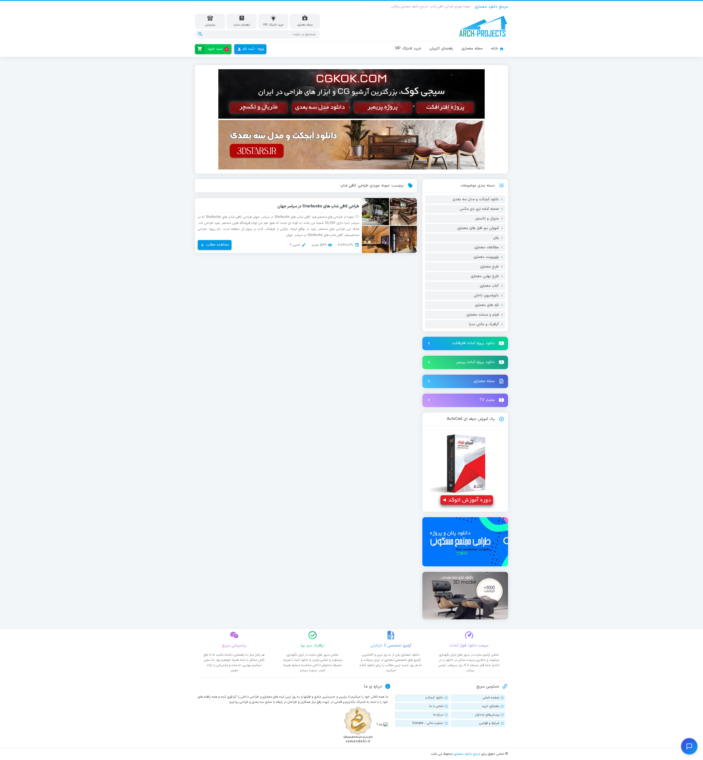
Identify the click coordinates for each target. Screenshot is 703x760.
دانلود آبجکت (434, 697)
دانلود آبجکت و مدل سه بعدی (476, 199)
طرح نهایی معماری (485, 276)
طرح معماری (489, 266)
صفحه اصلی (491, 697)
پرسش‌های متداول (487, 714)
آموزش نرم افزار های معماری (478, 228)
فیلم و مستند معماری (482, 315)
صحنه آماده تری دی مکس (479, 209)
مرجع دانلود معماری (467, 753)
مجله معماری (472, 48)
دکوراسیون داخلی (486, 295)
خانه (494, 48)
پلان (496, 238)
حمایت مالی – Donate (427, 723)
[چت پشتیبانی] (689, 746)
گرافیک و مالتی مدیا (484, 324)
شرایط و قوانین (489, 723)
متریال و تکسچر (487, 218)
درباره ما (438, 714)
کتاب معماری (489, 286)
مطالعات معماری (486, 247)
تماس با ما (436, 706)
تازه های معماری (487, 305)
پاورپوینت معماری (486, 257)
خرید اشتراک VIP (408, 48)
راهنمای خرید (490, 706)
